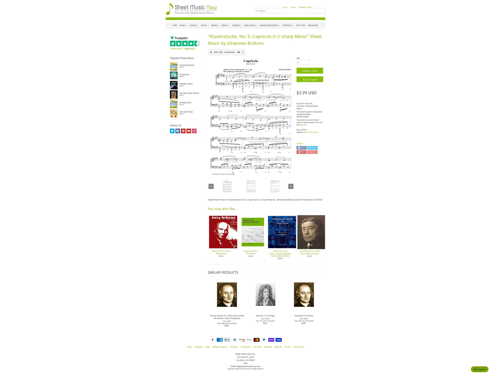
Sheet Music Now (244, 369)
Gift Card (257, 346)
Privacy (287, 346)
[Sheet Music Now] (191, 8)
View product (227, 297)
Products (234, 346)
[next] (320, 301)
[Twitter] (172, 131)
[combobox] (289, 10)
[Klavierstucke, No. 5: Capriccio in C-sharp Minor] (227, 186)
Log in (285, 7)
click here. (303, 125)
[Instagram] (194, 131)
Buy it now (310, 79)
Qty (298, 58)
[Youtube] (188, 131)
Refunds (278, 346)
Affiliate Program (219, 346)
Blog (208, 346)
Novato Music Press (311, 132)
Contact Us (299, 346)
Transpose (198, 346)
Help (189, 346)
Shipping (268, 346)
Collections (246, 346)
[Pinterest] (183, 131)
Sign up (293, 7)
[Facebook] (177, 131)
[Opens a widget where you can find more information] (479, 369)
